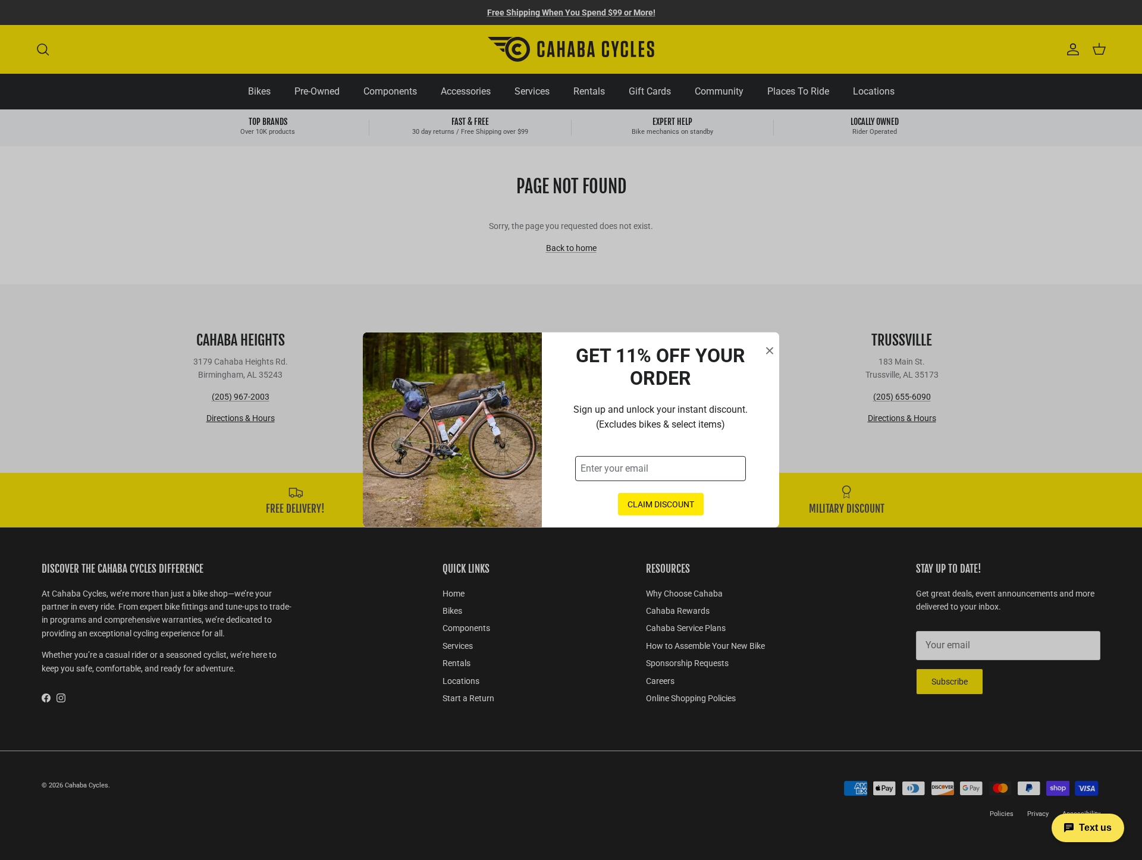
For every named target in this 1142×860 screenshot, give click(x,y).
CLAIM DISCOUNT (661, 504)
